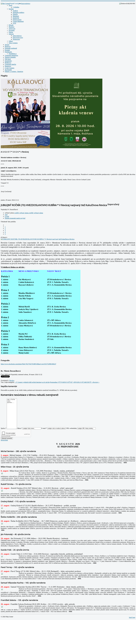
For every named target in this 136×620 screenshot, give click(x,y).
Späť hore (132, 617)
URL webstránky (71, 428)
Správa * (3, 428)
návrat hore (4, 440)
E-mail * (44, 428)
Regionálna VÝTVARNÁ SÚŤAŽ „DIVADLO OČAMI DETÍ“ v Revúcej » (74, 382)
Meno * (19, 428)
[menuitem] (25, 3)
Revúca (11, 380)
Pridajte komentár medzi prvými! (15, 218)
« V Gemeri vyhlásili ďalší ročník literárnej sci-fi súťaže (32, 382)
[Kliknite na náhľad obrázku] (37, 239)
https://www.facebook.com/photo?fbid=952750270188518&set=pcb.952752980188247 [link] (28, 364)
